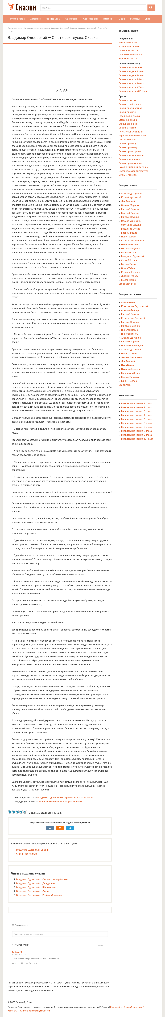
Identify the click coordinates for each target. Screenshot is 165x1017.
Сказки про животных (130, 108)
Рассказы (135, 19)
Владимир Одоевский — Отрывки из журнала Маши (65, 797)
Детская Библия (127, 139)
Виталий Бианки (130, 213)
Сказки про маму (128, 147)
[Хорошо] (21, 812)
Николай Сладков (131, 369)
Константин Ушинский (133, 240)
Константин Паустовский (134, 306)
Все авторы (125, 385)
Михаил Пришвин (130, 217)
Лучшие (121, 19)
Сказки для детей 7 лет (131, 87)
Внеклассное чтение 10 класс (137, 439)
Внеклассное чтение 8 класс (136, 431)
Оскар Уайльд (128, 268)
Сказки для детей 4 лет (131, 75)
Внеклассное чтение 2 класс (136, 407)
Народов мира (53, 19)
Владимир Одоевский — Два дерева (35, 883)
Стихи (147, 19)
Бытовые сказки (128, 42)
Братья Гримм (128, 264)
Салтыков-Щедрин (131, 224)
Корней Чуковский (131, 197)
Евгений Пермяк (130, 209)
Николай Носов (129, 244)
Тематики (107, 19)
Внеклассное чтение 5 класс (136, 419)
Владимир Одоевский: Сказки (32, 849)
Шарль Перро (128, 280)
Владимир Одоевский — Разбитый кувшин (39, 895)
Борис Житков (129, 252)
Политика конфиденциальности (34, 1011)
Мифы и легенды (128, 174)
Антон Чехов (128, 302)
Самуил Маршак (130, 205)
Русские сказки (17, 19)
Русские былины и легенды (133, 167)
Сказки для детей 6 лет (131, 83)
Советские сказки (128, 50)
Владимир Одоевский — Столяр (33, 891)
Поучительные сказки (131, 131)
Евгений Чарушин (130, 341)
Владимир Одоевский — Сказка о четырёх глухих (42, 879)
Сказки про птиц (128, 112)
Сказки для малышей (130, 67)
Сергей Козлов (129, 260)
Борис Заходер (129, 232)
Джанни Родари (129, 276)
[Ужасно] (10, 812)
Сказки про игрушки (130, 151)
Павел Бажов (128, 236)
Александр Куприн (131, 337)
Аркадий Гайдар (130, 310)
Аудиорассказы (90, 19)
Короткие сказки (128, 58)
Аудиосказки (71, 19)
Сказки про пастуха (27, 853)
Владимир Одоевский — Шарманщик (36, 887)
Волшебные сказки (129, 46)
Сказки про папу (127, 143)
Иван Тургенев (129, 353)
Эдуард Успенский (131, 221)
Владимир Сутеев (130, 228)
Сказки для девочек (130, 159)
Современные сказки (130, 54)
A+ (65, 90)
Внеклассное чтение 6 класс (136, 423)
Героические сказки (129, 116)
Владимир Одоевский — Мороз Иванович (61, 801)
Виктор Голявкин (130, 377)
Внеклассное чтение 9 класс (136, 435)
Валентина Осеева (131, 373)
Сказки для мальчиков (131, 155)
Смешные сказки (128, 119)
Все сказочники (127, 283)
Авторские (35, 19)
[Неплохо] (17, 812)
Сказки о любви (127, 127)
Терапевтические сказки (132, 135)
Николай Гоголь (129, 333)
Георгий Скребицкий (132, 345)
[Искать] (151, 7)
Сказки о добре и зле (130, 104)
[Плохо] (13, 812)
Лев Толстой (128, 201)
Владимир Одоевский (133, 256)
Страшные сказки (128, 123)
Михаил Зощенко (130, 248)
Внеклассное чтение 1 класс (136, 403)
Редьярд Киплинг (130, 272)
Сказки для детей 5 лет (131, 79)
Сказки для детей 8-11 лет (133, 91)
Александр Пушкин (131, 193)
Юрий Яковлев (129, 381)
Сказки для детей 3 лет (131, 71)
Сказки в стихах (127, 100)
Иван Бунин (127, 365)
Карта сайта (116, 1007)
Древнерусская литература (133, 171)
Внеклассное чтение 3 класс (136, 411)
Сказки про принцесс (130, 163)
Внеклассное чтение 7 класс (136, 427)
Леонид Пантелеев (131, 357)
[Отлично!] (25, 812)
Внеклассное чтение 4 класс (136, 415)
